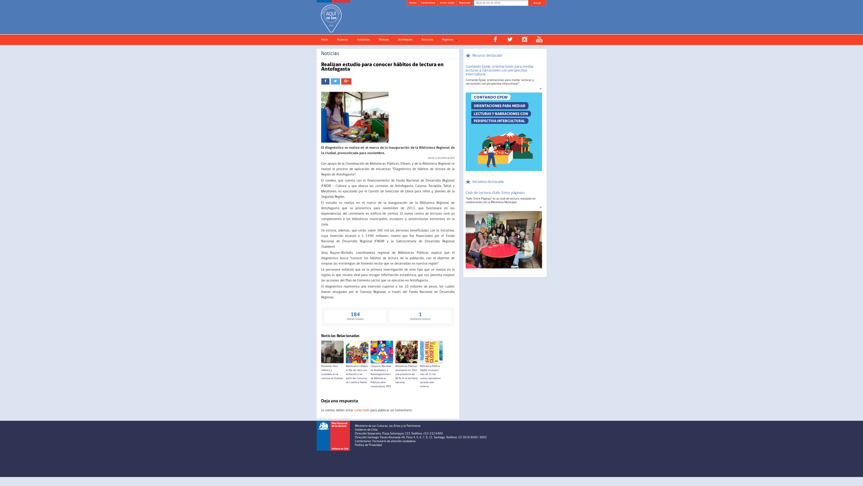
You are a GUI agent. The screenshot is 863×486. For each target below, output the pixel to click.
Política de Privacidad (368, 445)
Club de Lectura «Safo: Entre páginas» (495, 193)
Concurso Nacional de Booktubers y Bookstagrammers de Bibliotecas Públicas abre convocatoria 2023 (381, 376)
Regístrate (464, 3)
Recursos (427, 39)
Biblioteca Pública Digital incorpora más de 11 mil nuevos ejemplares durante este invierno (430, 376)
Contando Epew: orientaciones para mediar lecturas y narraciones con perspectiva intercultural (500, 70)
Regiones (448, 39)
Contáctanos (428, 3)
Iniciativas (363, 39)
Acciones (342, 39)
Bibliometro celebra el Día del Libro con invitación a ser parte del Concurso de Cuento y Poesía (357, 374)
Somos (412, 3)
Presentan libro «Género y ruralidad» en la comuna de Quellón (332, 372)
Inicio (324, 39)
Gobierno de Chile (366, 430)
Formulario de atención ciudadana (394, 441)
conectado (361, 410)
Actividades (405, 39)
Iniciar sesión (447, 3)
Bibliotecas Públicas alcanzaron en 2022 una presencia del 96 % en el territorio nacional (406, 374)
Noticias (384, 39)
